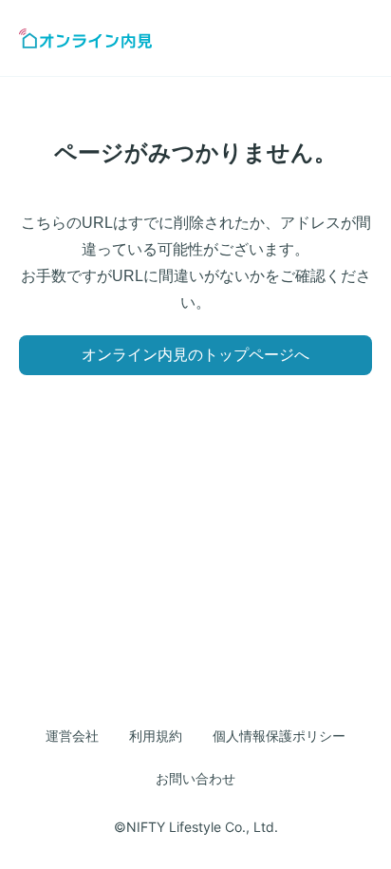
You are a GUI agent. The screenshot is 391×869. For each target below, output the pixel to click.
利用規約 (155, 736)
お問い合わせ (195, 778)
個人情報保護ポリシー (279, 736)
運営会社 (72, 736)
